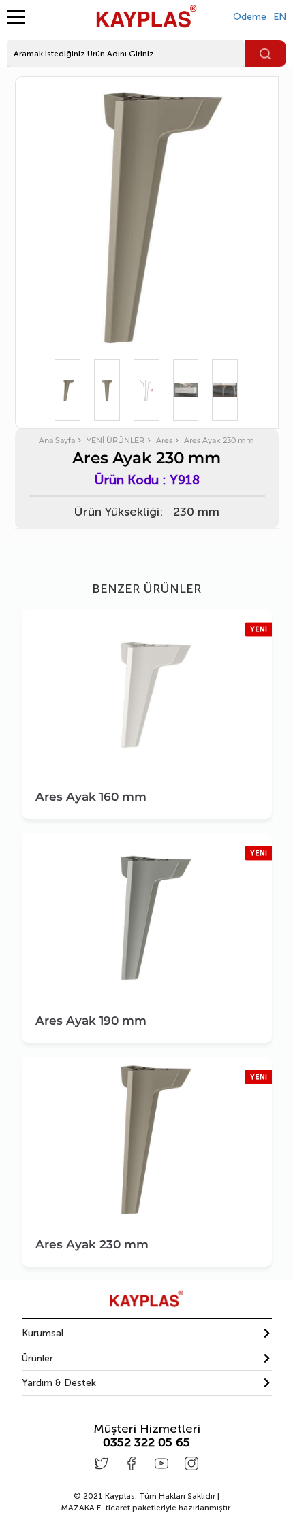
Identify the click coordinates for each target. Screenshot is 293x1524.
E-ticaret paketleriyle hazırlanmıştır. (146, 1507)
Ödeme (249, 16)
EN (279, 16)
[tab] (147, 1333)
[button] (147, 1333)
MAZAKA (78, 1507)
